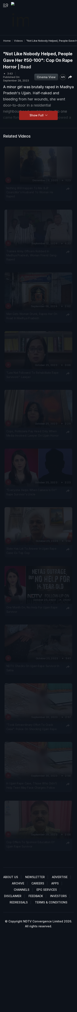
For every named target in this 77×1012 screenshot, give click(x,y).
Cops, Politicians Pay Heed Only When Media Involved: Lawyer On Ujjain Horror (32, 433)
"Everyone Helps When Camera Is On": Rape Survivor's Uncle (31, 492)
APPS (55, 883)
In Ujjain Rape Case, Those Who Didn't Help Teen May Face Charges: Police (31, 785)
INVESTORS (58, 896)
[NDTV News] (20, 17)
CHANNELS (21, 889)
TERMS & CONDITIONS (51, 902)
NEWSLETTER (35, 877)
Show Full (37, 115)
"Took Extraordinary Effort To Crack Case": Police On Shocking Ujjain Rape (31, 726)
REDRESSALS (19, 902)
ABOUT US (10, 877)
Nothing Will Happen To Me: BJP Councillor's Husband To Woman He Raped (29, 192)
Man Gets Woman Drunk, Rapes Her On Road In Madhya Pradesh (31, 316)
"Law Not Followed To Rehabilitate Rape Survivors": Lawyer (32, 374)
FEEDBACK (36, 896)
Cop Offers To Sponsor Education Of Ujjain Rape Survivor (30, 844)
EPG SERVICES (47, 889)
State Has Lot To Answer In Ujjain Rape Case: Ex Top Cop (31, 550)
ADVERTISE (60, 877)
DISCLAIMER (12, 896)
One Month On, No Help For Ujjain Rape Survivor (32, 609)
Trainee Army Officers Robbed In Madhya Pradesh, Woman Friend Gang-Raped (32, 255)
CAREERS (37, 883)
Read (26, 66)
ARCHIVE (18, 883)
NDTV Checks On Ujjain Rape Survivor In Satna (32, 668)
